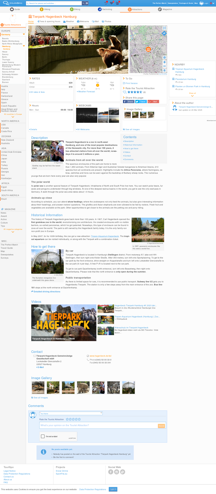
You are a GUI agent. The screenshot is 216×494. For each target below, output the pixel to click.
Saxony (5, 54)
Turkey (4, 165)
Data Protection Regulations (92, 489)
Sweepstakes (7, 254)
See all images (133, 129)
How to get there (131, 148)
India (3, 161)
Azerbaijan (6, 178)
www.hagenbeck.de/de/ (101, 355)
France (4, 92)
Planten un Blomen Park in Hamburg (192, 88)
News (3, 212)
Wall (97, 21)
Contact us (9, 476)
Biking (77, 9)
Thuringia (6, 59)
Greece (4, 99)
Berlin (4, 57)
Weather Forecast (86, 91)
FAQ (6, 482)
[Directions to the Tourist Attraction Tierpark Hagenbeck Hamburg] (164, 33)
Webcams (84, 21)
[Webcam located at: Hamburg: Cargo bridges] (103, 119)
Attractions (137, 9)
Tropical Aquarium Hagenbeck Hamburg (189, 72)
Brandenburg (7, 77)
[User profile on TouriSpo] (175, 108)
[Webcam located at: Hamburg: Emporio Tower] (86, 115)
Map (3, 251)
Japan (4, 158)
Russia (4, 168)
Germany (5, 34)
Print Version (132, 83)
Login (206, 3)
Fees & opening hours (50, 21)
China (4, 155)
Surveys (4, 257)
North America (10, 121)
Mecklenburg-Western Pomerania (11, 66)
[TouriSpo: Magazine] (122, 471)
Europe (6, 30)
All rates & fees (37, 92)
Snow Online (62, 470)
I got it (113, 489)
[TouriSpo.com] (13, 4)
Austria (4, 86)
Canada (5, 127)
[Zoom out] (164, 66)
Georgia (5, 171)
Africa (5, 183)
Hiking (47, 9)
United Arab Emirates (11, 151)
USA (3, 124)
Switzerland (6, 96)
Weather (70, 21)
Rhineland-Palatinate (11, 69)
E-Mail (41, 367)
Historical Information (133, 144)
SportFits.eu (61, 473)
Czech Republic (8, 105)
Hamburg (6, 46)
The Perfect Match (9, 244)
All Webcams (83, 129)
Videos (127, 152)
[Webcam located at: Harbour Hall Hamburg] (114, 111)
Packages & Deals (186, 3)
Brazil (4, 198)
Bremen (5, 82)
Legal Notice (10, 470)
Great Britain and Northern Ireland (9, 110)
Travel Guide (7, 247)
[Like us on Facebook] (110, 471)
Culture (4, 222)
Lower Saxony (8, 62)
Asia (4, 148)
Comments (128, 159)
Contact (127, 155)
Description (129, 141)
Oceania (6, 136)
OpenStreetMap (163, 74)
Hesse (4, 51)
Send (161, 425)
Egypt (4, 186)
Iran (3, 175)
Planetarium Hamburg (185, 80)
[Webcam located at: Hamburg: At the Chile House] (114, 119)
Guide (17, 9)
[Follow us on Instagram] (116, 471)
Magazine (167, 9)
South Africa (7, 190)
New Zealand (7, 139)
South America (10, 195)
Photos (108, 21)
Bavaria (5, 38)
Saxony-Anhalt (8, 71)
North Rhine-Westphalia (12, 43)
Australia (5, 143)
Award (4, 216)
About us (8, 479)
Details (33, 129)
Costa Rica (6, 131)
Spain (4, 102)
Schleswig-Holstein (10, 74)
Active (4, 219)
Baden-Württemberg (10, 41)
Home (31, 21)
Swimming (107, 9)
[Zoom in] (164, 62)
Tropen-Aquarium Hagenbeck (105, 236)
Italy (3, 89)
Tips (3, 225)
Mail (155, 101)
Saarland (6, 79)
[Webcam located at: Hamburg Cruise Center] (103, 111)
